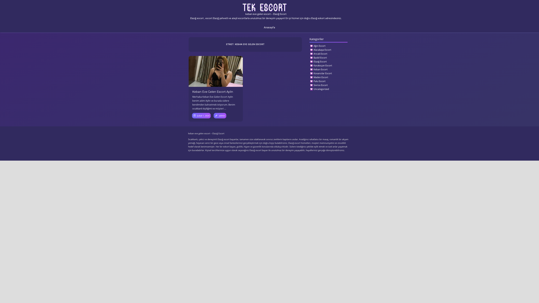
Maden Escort (321, 77)
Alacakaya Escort (322, 49)
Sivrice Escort (321, 85)
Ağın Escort (320, 45)
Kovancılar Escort (323, 73)
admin (222, 115)
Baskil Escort (320, 57)
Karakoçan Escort (323, 65)
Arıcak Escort (320, 53)
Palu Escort (320, 81)
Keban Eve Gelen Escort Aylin (212, 91)
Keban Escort (321, 69)
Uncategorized (321, 89)
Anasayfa (269, 27)
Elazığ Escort (320, 61)
